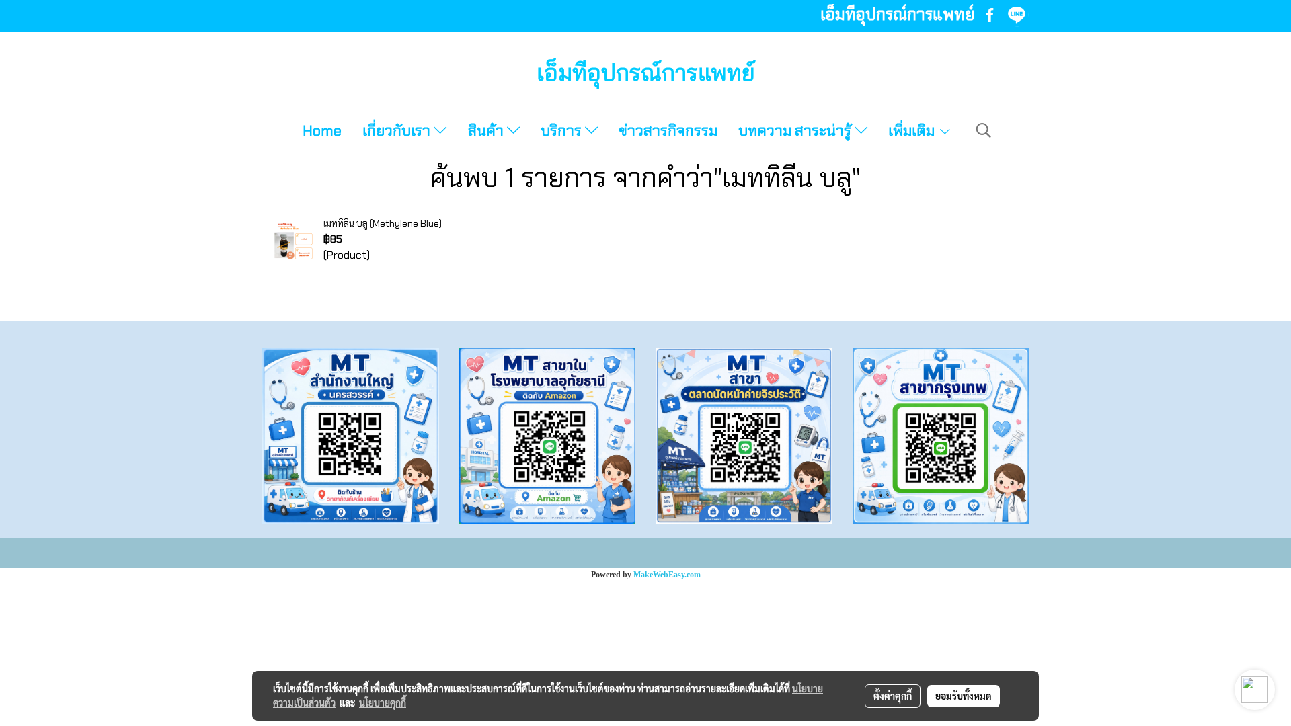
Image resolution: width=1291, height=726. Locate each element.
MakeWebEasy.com (667, 574)
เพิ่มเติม (913, 130)
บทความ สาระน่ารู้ (796, 130)
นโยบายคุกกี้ (382, 702)
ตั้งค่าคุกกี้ (892, 696)
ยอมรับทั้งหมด (963, 696)
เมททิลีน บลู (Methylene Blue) (382, 223)
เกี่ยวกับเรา (398, 130)
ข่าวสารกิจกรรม (668, 130)
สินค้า (487, 130)
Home (322, 130)
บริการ (563, 130)
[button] (984, 130)
